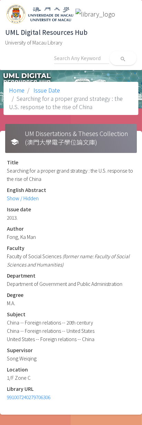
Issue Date (46, 90)
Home (16, 90)
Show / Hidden (23, 198)
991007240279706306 (28, 397)
